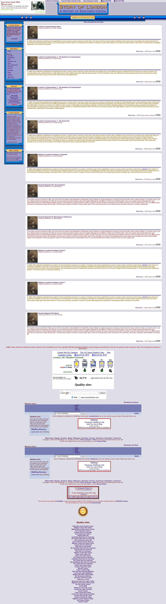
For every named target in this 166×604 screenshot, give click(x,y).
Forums (92, 438)
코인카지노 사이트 (83, 579)
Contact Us (117, 438)
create (74, 17)
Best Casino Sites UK (83, 554)
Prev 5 (71, 497)
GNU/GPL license (122, 501)
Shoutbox (85, 438)
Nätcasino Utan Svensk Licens (83, 526)
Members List (12, 61)
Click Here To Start (7, 9)
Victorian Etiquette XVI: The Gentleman (51, 185)
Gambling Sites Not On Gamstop (83, 537)
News (9, 63)
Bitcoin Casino (83, 568)
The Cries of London (14, 103)
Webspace (76, 438)
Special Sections (14, 88)
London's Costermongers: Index (49, 26)
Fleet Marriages (14, 101)
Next (79, 497)
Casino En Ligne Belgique (83, 573)
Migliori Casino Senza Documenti (83, 582)
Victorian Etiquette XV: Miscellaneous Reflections (55, 217)
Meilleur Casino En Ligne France (83, 543)
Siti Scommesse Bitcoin (83, 576)
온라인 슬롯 (83, 586)
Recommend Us (13, 65)
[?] (43, 12)
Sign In (77, 410)
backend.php (96, 502)
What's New (49, 438)
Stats (9, 72)
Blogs (70, 438)
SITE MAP (14, 39)
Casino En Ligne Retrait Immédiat (83, 594)
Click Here (84, 494)
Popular (57, 438)
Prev (75, 497)
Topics (10, 74)
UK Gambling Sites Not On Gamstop (83, 548)
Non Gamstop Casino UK (83, 540)
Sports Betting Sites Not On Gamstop (83, 562)
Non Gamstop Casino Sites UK (83, 541)
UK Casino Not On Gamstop (83, 557)
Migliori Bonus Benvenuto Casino (83, 529)
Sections (10, 70)
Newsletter (108, 438)
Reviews (10, 66)
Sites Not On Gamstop (83, 546)
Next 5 (91, 497)
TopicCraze (100, 438)
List (96, 497)
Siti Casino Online (83, 600)
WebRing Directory (38, 429)
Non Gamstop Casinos (83, 531)
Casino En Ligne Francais (83, 589)
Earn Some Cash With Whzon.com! (10, 3)
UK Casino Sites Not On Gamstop (83, 538)
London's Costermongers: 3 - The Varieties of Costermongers (59, 57)
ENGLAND (14, 95)
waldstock (93, 459)
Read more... (140, 51)
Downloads (11, 57)
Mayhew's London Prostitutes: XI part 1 (51, 282)
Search (10, 68)
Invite (137, 413)
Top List (10, 76)
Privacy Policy (101, 441)
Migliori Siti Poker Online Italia (83, 574)
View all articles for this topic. (94, 22)
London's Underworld (14, 100)
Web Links (11, 77)
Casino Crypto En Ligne (83, 566)
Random (85, 497)
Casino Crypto (83, 591)
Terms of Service (85, 439)
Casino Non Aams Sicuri (83, 565)
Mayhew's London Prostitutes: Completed (52, 154)
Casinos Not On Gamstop (83, 532)
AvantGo (10, 56)
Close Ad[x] (39, 12)
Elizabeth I (14, 98)
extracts (144, 169)
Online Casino (83, 602)
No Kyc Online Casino (83, 584)
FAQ (9, 59)
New (76, 407)
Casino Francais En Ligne (83, 595)
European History (83, 488)
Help (76, 408)
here (17, 160)
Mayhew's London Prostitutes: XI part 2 (51, 250)
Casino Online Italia (83, 570)
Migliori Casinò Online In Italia (83, 598)
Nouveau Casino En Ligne (83, 577)
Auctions (64, 438)
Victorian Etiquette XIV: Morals (48, 313)
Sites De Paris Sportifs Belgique (83, 571)
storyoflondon (94, 416)
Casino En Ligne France (83, 556)
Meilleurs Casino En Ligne (83, 588)
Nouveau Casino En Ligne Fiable (83, 581)
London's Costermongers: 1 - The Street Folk (53, 121)
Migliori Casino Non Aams (83, 527)
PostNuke (59, 501)
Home (9, 51)
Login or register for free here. (14, 93)
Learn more (35, 432)
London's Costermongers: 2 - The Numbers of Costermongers (59, 87)
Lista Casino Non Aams (83, 592)
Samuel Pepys (14, 97)
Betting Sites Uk (83, 535)
